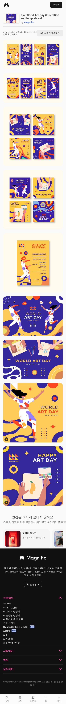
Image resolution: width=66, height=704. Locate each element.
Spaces (7, 603)
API (5, 634)
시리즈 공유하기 (52, 32)
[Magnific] (6, 4)
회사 (5, 660)
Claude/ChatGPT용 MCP (18, 626)
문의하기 (8, 669)
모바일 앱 (8, 638)
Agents (9, 630)
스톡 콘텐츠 (9, 622)
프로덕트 (8, 598)
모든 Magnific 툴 (11, 642)
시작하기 (8, 651)
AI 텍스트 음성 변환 (13, 619)
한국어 (33, 584)
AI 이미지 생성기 (11, 611)
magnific (29, 22)
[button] (33, 584)
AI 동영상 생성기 (11, 615)
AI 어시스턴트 (10, 607)
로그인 (56, 4)
